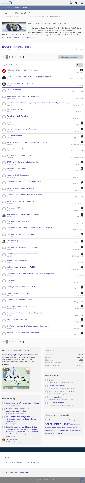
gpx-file (60, 430)
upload (53, 433)
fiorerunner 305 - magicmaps (71, 420)
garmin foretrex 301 (51, 430)
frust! (51, 380)
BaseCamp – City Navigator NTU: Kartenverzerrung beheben (18, 410)
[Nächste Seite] (23, 57)
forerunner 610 (50, 428)
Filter (80, 65)
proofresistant (10, 413)
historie (65, 430)
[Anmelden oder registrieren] (76, 3)
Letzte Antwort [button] (11, 65)
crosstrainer (57, 420)
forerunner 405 (75, 424)
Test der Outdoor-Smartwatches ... (24, 37)
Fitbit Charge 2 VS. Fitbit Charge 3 (61, 391)
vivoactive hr (60, 433)
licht (70, 430)
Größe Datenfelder (56, 397)
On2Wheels (9, 442)
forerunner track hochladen (63, 428)
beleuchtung (49, 420)
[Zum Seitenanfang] (82, 480)
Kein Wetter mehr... (13, 439)
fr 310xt (75, 428)
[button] (82, 3)
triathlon (47, 433)
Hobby (8, 436)
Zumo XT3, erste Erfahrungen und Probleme (22, 403)
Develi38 (79, 365)
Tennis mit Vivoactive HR (58, 403)
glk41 (7, 405)
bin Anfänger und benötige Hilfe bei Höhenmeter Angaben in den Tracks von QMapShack (21, 419)
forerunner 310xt (57, 424)
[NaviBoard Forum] (6, 3)
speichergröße (76, 430)
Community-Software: (42, 480)
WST (7, 424)
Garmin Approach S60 (57, 386)
